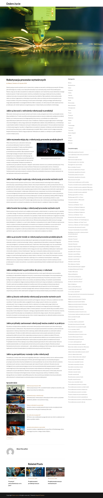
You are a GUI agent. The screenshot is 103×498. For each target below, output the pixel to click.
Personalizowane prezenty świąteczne (77, 389)
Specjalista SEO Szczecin (74, 251)
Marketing (70, 98)
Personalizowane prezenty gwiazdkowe (78, 397)
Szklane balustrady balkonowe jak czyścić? (78, 352)
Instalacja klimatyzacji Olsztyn (75, 269)
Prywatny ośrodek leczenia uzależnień (77, 192)
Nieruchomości (72, 105)
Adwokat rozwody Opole (74, 372)
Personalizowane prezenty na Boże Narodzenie (80, 399)
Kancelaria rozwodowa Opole (75, 367)
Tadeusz (10, 83)
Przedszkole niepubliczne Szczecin (76, 172)
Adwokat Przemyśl (72, 239)
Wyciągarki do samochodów (75, 164)
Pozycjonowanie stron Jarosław (76, 162)
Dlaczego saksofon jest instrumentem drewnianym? (81, 294)
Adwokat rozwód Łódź (73, 259)
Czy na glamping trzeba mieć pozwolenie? (78, 154)
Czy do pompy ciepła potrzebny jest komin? (79, 314)
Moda (69, 100)
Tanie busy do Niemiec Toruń (75, 204)
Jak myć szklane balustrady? (75, 354)
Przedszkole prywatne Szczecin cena (77, 311)
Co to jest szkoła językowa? (75, 341)
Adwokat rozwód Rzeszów (74, 256)
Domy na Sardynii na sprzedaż (35, 405)
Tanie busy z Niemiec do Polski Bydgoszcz (78, 219)
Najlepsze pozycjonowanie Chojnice (77, 299)
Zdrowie (70, 143)
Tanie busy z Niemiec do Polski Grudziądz (78, 224)
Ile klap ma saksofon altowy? (75, 281)
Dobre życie (13, 3)
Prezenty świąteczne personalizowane (77, 394)
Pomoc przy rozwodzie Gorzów (75, 362)
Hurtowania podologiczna (74, 276)
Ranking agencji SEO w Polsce (75, 194)
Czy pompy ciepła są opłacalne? (76, 321)
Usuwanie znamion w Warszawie (76, 199)
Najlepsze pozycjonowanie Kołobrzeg (77, 304)
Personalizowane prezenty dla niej (76, 402)
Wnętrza (70, 140)
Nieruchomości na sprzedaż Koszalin (77, 326)
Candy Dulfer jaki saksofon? (75, 289)
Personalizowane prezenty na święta (77, 384)
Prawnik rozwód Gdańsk (74, 369)
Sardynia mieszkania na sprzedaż (36, 427)
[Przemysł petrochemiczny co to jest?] (15, 471)
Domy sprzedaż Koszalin (74, 316)
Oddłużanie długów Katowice (75, 306)
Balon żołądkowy (72, 284)
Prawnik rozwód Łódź (73, 374)
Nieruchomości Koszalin (74, 179)
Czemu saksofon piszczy (74, 296)
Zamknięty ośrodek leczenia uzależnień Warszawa (80, 189)
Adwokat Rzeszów (72, 244)
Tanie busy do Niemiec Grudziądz (76, 209)
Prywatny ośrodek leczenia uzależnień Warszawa (80, 184)
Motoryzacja (71, 103)
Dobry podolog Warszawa (74, 286)
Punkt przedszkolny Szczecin (75, 331)
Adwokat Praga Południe (74, 246)
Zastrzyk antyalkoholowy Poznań (76, 169)
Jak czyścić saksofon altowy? (75, 279)
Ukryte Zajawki (72, 133)
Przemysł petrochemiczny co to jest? (14, 483)
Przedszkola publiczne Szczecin (76, 174)
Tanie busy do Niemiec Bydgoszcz (76, 207)
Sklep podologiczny (73, 274)
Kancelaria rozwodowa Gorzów (76, 364)
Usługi (69, 138)
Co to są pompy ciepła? (74, 329)
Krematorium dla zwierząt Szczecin (76, 217)
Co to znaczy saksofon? (74, 291)
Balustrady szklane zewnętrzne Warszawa (78, 347)
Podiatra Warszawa (73, 271)
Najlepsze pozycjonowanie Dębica (76, 301)
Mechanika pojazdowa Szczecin (76, 152)
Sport (69, 123)
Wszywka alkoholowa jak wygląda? (76, 266)
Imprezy (70, 95)
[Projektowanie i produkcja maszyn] (35, 471)
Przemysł (10, 437)
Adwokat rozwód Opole (74, 261)
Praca (69, 110)
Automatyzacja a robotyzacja (35, 395)
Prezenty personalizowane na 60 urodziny (78, 182)
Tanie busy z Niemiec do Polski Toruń (77, 222)
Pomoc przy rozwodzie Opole (75, 382)
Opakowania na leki (73, 157)
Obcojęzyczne (71, 108)
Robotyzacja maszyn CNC (34, 385)
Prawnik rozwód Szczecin (74, 379)
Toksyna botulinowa (73, 202)
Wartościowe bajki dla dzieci (75, 159)
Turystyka (70, 130)
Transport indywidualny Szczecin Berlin (78, 229)
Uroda (69, 135)
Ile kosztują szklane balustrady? (76, 359)
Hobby (69, 92)
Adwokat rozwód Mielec (74, 254)
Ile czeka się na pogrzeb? (34, 415)
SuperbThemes (40, 495)
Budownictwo (71, 85)
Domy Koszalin (71, 319)
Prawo (69, 113)
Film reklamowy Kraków (74, 264)
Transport (70, 128)
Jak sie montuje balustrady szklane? (77, 344)
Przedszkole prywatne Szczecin (76, 309)
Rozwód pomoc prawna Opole (75, 377)
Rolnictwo (70, 118)
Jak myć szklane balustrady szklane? (77, 357)
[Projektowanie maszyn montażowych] (55, 471)
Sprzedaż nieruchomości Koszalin (76, 324)
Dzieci (69, 87)
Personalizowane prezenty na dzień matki (78, 387)
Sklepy (69, 120)
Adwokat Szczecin (72, 236)
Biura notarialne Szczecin (74, 167)
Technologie (71, 125)
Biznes (69, 82)
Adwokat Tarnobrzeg (73, 241)
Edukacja (70, 90)
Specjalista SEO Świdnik (74, 249)
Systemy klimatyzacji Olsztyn (75, 336)
